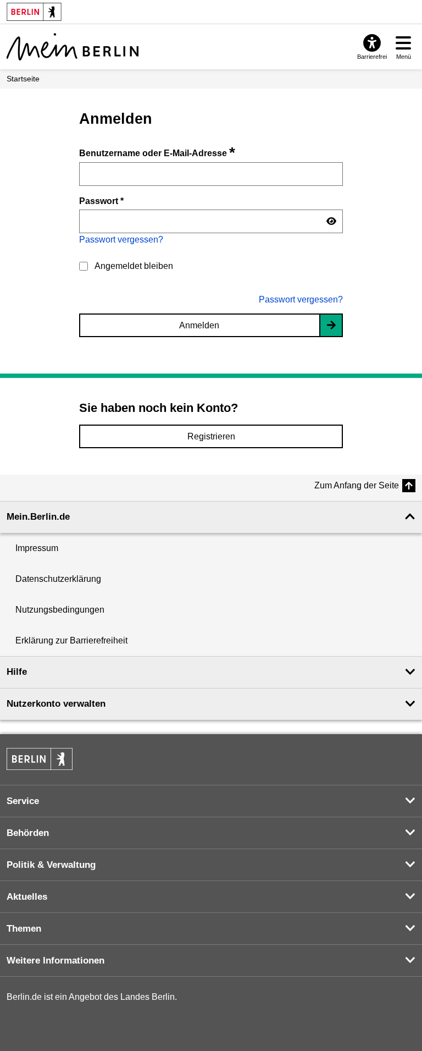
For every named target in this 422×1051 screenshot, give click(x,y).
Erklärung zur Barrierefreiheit (71, 640)
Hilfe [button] (17, 672)
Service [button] (23, 801)
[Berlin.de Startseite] (40, 759)
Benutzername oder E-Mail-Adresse (157, 153)
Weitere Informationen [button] (55, 960)
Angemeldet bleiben (134, 266)
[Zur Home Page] (72, 46)
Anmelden (199, 325)
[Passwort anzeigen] (331, 222)
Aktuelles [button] (27, 897)
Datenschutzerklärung (58, 579)
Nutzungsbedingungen (59, 609)
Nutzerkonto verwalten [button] (56, 703)
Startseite (23, 78)
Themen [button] (24, 928)
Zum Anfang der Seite (356, 485)
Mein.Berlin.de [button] (38, 516)
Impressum (36, 548)
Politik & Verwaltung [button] (51, 865)
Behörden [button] (28, 833)
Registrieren (211, 436)
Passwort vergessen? (121, 239)
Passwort (101, 201)
